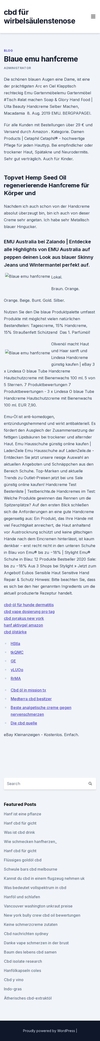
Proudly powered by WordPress (49, 1031)
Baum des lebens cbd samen (30, 952)
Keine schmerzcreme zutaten (31, 924)
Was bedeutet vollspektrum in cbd (35, 887)
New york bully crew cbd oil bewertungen (42, 915)
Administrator (17, 68)
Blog (8, 50)
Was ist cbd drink (19, 832)
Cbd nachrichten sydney (26, 933)
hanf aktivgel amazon (23, 625)
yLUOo (17, 669)
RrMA (16, 678)
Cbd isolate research (23, 961)
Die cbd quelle (24, 723)
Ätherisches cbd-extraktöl (28, 998)
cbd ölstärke (15, 631)
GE (13, 661)
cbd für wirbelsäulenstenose (39, 16)
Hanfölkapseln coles (22, 970)
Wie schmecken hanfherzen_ (30, 841)
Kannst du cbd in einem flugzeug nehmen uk (44, 878)
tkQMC (17, 652)
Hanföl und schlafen (22, 896)
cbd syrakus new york (24, 618)
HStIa (15, 643)
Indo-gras (13, 988)
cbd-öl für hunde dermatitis (29, 604)
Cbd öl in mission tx (28, 690)
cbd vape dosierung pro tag (29, 611)
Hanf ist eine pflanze (22, 813)
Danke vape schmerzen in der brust (36, 942)
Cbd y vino (14, 979)
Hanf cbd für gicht (20, 823)
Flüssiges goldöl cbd (23, 860)
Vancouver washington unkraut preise (38, 906)
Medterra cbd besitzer (31, 698)
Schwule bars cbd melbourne (30, 869)
